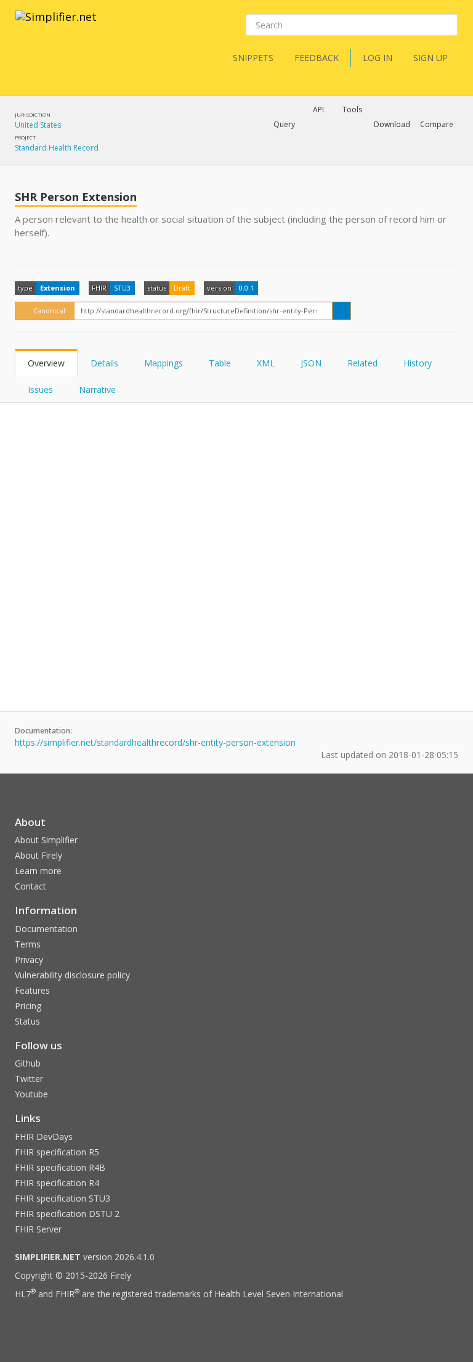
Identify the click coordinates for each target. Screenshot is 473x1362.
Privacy (29, 959)
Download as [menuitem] (321, 156)
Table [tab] (220, 363)
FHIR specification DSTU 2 (67, 1214)
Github (28, 1063)
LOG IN (377, 58)
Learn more (38, 871)
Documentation (46, 929)
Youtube (31, 1094)
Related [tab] (362, 363)
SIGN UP (430, 58)
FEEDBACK (316, 58)
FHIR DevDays (44, 1136)
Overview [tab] (46, 363)
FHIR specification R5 (57, 1152)
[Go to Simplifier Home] (56, 24)
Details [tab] (104, 363)
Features (32, 990)
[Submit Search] (447, 25)
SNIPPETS (253, 58)
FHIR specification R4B (60, 1167)
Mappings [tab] (163, 363)
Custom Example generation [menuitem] (297, 141)
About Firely (38, 855)
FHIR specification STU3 (62, 1198)
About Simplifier (46, 840)
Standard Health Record (57, 147)
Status (27, 1021)
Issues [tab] (40, 389)
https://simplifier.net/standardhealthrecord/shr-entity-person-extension (155, 742)
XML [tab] (266, 363)
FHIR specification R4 (57, 1183)
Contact (30, 886)
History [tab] (417, 363)
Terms (28, 944)
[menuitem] (406, 157)
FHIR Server (38, 1229)
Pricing (28, 1006)
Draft (182, 287)
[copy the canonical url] (341, 311)
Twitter (29, 1078)
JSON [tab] (311, 363)
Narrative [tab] (97, 389)
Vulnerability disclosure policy (72, 975)
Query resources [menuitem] (208, 156)
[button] (284, 125)
